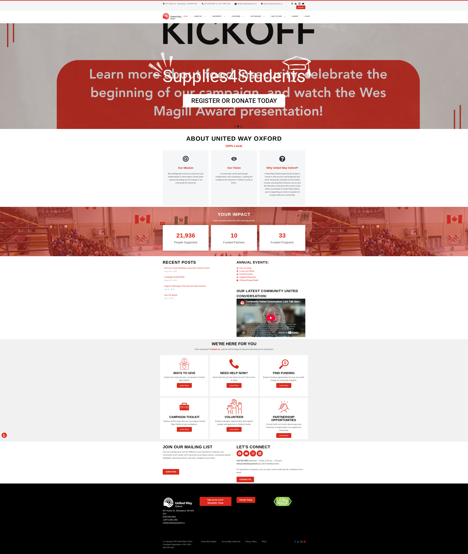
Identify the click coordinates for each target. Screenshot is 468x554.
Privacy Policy (251, 542)
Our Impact (217, 16)
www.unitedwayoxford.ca (272, 4)
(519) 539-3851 (169, 517)
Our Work (236, 16)
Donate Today (245, 500)
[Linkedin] (260, 453)
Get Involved (256, 16)
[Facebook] (292, 4)
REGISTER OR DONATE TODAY (234, 100)
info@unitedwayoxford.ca (247, 4)
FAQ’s (264, 542)
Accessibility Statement (231, 542)
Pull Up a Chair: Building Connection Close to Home (187, 268)
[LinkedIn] (296, 4)
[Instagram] (299, 4)
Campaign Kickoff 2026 (174, 277)
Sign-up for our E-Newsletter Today (215, 501)
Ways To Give (277, 16)
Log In (307, 16)
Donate (301, 7)
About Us (198, 16)
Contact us (215, 349)
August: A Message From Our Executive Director (185, 286)
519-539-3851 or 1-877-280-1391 (217, 4)
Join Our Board (170, 295)
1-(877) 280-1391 (170, 520)
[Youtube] (246, 453)
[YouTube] (303, 4)
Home (186, 16)
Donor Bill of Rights (208, 542)
